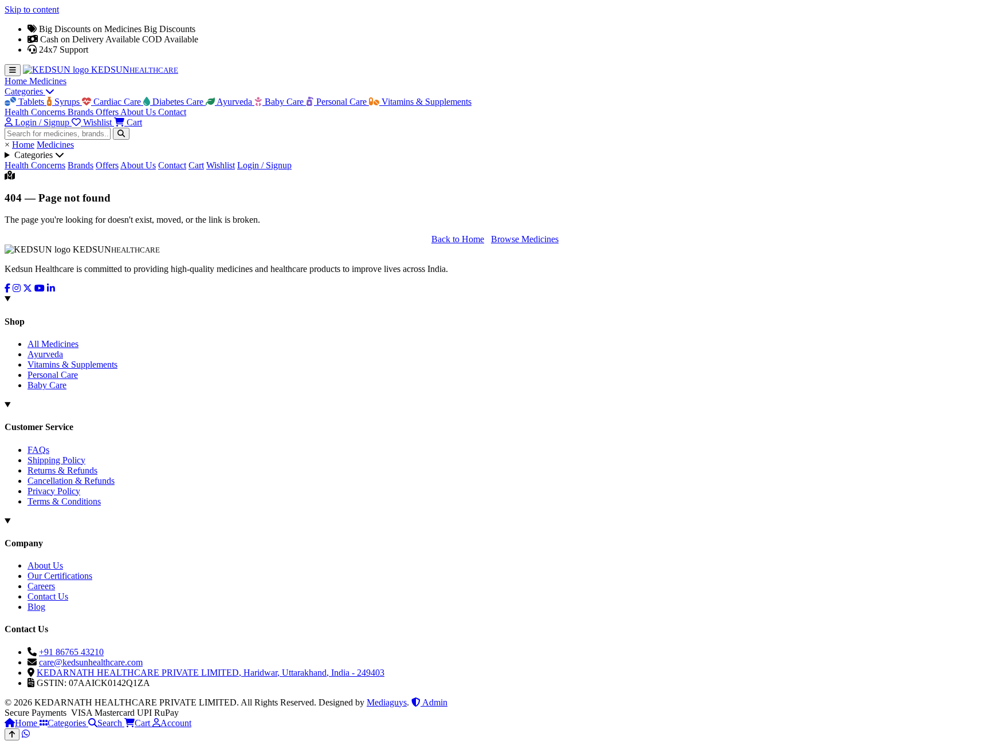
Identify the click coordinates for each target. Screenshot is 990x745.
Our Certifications (60, 576)
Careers (41, 586)
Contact (172, 112)
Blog (36, 607)
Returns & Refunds (62, 470)
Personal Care (341, 102)
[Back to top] (12, 734)
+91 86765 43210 (71, 652)
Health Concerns (36, 112)
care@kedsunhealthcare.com (91, 662)
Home (17, 81)
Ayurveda (234, 102)
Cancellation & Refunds (71, 481)
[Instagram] (17, 288)
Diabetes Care (178, 102)
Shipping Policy (56, 460)
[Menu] (13, 70)
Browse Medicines (525, 239)
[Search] (121, 134)
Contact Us (48, 596)
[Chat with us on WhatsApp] (26, 734)
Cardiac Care (117, 102)
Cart (196, 165)
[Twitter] (27, 288)
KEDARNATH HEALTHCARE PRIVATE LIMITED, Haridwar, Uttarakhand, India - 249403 (210, 672)
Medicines (47, 81)
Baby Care (284, 102)
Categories (25, 91)
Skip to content (32, 9)
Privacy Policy (54, 491)
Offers (108, 112)
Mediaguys (387, 702)
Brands (82, 112)
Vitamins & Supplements (425, 102)
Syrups (67, 102)
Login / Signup (264, 165)
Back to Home (457, 239)
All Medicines (53, 344)
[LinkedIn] (51, 288)
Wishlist (220, 165)
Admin (434, 702)
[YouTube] (39, 288)
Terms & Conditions (64, 501)
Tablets (31, 102)
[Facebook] (7, 288)
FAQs (38, 450)
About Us (139, 112)
